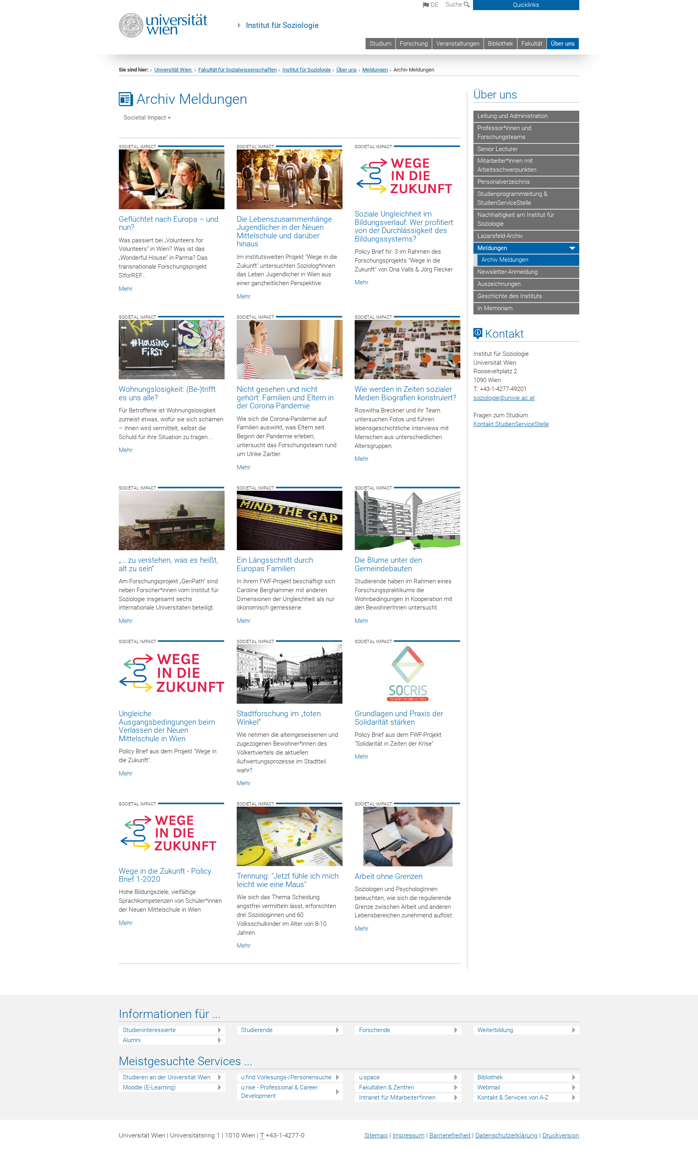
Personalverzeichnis (503, 181)
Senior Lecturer (497, 149)
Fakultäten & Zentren (386, 1087)
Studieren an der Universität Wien (166, 1077)
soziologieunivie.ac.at (504, 398)
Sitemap (376, 1135)
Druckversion (560, 1135)
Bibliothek (500, 43)
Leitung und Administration (512, 116)
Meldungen (375, 70)
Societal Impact (146, 117)
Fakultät (531, 43)
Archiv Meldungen (504, 259)
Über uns (563, 43)
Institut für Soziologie (282, 25)
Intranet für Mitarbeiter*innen (397, 1097)
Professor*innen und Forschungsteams (504, 132)
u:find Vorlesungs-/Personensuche (286, 1077)
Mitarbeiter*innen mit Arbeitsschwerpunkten (506, 165)
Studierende (257, 1030)
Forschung (414, 43)
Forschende (374, 1030)
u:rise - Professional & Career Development (279, 1092)
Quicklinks (526, 4)
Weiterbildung (495, 1030)
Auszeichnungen (499, 284)
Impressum (409, 1135)
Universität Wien (173, 70)
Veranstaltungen (457, 43)
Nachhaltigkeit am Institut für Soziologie (515, 219)
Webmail (488, 1087)
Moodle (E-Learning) (149, 1087)
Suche (455, 4)
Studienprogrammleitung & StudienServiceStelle (512, 198)
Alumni (132, 1040)
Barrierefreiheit (450, 1135)
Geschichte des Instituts (509, 296)
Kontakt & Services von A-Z (513, 1097)
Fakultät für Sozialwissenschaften (237, 70)
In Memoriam (495, 308)
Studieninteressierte (149, 1030)
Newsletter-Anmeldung (507, 271)
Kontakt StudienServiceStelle (511, 424)
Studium (380, 43)
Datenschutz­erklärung (506, 1135)
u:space (369, 1077)
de (433, 4)
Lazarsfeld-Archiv (500, 236)
